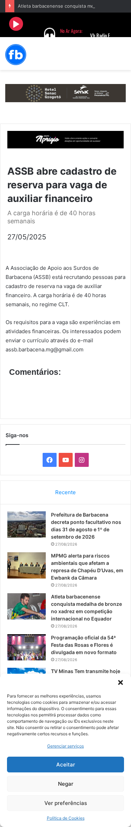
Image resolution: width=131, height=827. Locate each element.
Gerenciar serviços (65, 746)
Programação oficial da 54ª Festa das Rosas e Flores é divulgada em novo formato (84, 645)
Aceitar (65, 764)
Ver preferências (65, 803)
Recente (65, 492)
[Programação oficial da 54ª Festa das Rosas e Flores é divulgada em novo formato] (26, 647)
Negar (65, 783)
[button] (120, 682)
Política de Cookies (66, 818)
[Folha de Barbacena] (15, 54)
